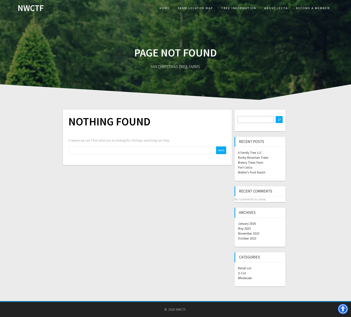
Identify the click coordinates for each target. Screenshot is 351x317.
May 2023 (244, 228)
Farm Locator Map (195, 8)
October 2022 (247, 238)
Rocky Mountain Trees (253, 157)
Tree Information (238, 8)
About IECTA (276, 8)
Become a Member (313, 8)
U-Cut (242, 273)
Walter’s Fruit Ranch (251, 172)
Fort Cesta (245, 167)
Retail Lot (244, 268)
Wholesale (245, 278)
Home (164, 8)
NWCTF (31, 8)
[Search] (279, 119)
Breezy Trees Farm (250, 162)
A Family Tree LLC (250, 152)
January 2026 (247, 223)
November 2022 (248, 233)
